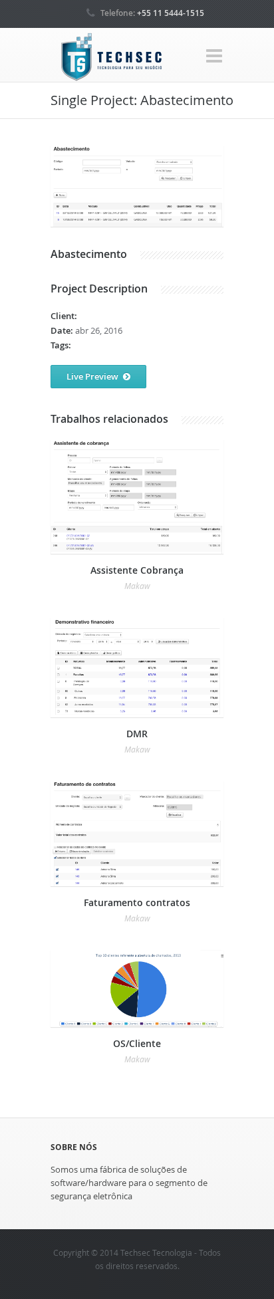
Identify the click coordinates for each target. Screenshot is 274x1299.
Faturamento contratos (137, 902)
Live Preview (92, 376)
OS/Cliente (137, 1043)
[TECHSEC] (110, 57)
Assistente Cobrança (137, 570)
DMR (137, 733)
